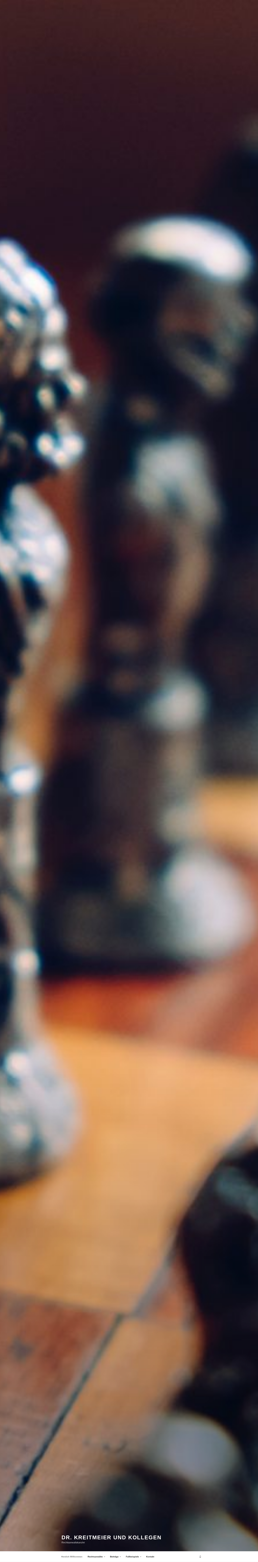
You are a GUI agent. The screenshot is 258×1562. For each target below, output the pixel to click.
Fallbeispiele (132, 1556)
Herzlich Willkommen (71, 1556)
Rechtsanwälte (95, 1556)
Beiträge (114, 1556)
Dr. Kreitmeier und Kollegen (112, 1537)
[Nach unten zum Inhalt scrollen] (200, 1556)
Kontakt (150, 1556)
